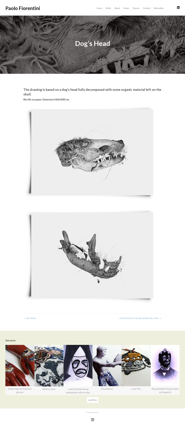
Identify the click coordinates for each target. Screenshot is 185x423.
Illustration (159, 8)
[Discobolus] (107, 370)
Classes (135, 8)
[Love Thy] (136, 370)
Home (99, 8)
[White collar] (49, 370)
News (126, 8)
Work (108, 8)
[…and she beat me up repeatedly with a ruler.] (78, 370)
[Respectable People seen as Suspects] (165, 370)
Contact (146, 8)
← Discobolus (29, 318)
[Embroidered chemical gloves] (19, 370)
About (117, 8)
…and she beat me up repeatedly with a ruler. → (140, 318)
